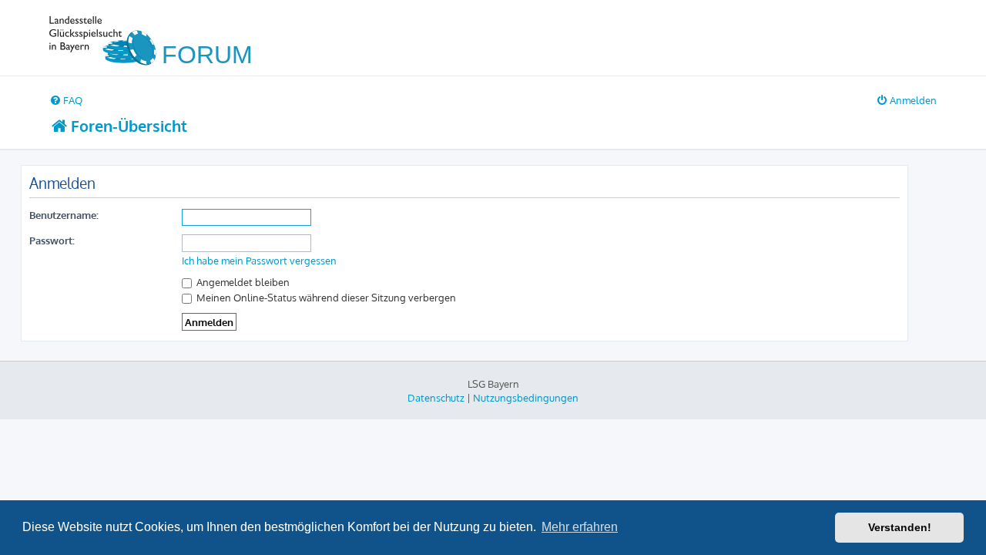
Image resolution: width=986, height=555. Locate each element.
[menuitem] (65, 100)
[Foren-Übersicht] (157, 38)
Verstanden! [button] (899, 527)
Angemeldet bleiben (242, 281)
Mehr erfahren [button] (580, 526)
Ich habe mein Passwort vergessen (259, 260)
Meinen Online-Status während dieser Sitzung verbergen (325, 297)
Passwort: (52, 240)
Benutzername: (64, 214)
